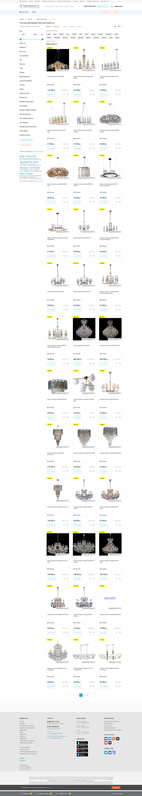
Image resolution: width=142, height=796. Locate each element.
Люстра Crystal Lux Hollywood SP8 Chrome (83, 615)
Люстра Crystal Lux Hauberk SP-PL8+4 (57, 507)
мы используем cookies (57, 787)
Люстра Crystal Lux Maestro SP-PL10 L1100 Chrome (83, 669)
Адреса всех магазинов (37, 151)
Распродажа (23, 730)
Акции (117, 12)
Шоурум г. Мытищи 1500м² (28, 156)
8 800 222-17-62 (38, 181)
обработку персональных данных (84, 780)
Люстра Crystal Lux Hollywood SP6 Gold (57, 614)
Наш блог (22, 758)
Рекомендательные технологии (28, 753)
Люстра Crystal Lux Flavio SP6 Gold (109, 399)
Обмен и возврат (24, 749)
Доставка (37, 1)
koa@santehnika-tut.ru (56, 738)
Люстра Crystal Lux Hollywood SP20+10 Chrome (84, 561)
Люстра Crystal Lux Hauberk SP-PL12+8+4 (55, 453)
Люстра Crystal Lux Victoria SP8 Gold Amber (83, 77)
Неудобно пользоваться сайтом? (113, 730)
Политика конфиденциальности (28, 751)
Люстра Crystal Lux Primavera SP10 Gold (56, 131)
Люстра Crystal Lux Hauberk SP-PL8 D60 (110, 453)
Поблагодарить (108, 723)
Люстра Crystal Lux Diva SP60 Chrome (110, 345)
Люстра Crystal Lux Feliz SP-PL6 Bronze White (84, 400)
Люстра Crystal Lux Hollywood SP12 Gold (109, 507)
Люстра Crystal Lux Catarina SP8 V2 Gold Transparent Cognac (56, 346)
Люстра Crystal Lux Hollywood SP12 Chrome (83, 507)
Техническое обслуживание (64, 1)
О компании (23, 734)
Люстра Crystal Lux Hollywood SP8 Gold (110, 614)
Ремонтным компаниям (26, 742)
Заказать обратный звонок (111, 721)
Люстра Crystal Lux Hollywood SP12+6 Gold (57, 561)
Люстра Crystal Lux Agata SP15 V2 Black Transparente (109, 184)
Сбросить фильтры (26, 144)
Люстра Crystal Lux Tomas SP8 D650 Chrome (83, 184)
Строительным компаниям (27, 740)
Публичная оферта (25, 747)
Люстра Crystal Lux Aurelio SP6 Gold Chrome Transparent (109, 238)
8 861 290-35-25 (89, 6)
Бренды (34, 12)
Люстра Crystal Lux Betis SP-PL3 (82, 238)
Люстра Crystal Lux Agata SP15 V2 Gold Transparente (57, 238)
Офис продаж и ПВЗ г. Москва (29, 162)
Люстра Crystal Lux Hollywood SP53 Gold (109, 561)
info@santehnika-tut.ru (56, 733)
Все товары (25, 12)
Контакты (75, 1)
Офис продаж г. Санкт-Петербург (30, 168)
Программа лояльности (93, 1)
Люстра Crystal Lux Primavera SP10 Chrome (109, 77)
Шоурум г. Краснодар (26, 173)
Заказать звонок (102, 6)
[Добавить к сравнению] (67, 94)
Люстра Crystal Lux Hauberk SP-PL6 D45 (84, 453)
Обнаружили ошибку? (110, 727)
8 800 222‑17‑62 (53, 722)
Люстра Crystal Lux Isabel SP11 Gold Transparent (56, 669)
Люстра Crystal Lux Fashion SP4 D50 (56, 399)
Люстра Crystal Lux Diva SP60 (81, 345)
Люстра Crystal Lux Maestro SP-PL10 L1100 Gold (109, 669)
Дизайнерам (23, 738)
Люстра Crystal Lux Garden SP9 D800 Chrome (109, 131)
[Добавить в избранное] (64, 94)
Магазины (82, 1)
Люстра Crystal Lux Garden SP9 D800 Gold (57, 184)
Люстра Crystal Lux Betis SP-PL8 (82, 291)
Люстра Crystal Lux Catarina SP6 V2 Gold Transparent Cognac (109, 292)
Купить (52, 94)
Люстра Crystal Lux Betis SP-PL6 (55, 291)
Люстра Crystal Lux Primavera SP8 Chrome (83, 131)
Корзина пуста (118, 6)
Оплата (31, 1)
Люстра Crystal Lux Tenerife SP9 (55, 76)
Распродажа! (105, 12)
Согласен (116, 787)
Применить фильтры (26, 140)
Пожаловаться (108, 725)
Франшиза (22, 760)
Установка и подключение (48, 1)
